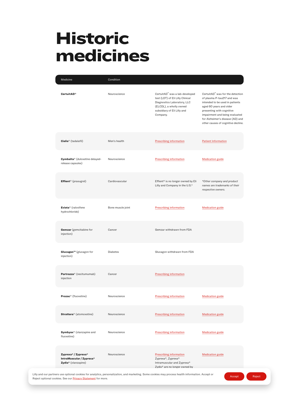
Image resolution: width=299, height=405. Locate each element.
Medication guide (213, 159)
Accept (234, 376)
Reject (256, 376)
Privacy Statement (84, 378)
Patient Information (214, 141)
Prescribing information (169, 141)
